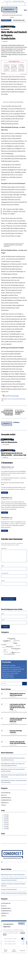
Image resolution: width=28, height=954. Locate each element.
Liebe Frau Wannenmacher (9, 442)
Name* (2, 613)
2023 (5, 821)
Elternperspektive (5, 800)
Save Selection (14, 950)
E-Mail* (2, 619)
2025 (5, 817)
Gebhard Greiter (6, 467)
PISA (2, 400)
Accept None (5, 950)
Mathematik (22, 398)
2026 (5, 815)
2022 (5, 822)
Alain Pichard (6, 444)
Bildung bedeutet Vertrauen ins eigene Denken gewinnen (17, 694)
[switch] (23, 939)
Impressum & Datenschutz (18, 1)
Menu (25, 10)
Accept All (22, 950)
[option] (20, 20)
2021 (5, 824)
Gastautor (5, 457)
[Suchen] (24, 683)
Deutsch (10, 398)
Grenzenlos (4, 802)
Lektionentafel (15, 398)
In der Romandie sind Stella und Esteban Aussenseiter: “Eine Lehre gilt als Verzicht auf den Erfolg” (18, 707)
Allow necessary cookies (10, 938)
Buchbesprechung (5, 797)
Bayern (5, 398)
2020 (5, 826)
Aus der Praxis (4, 792)
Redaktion (5, 41)
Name (2, 565)
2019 (5, 828)
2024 (5, 819)
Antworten (4, 492)
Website (3, 580)
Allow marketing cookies (10, 943)
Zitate (2, 805)
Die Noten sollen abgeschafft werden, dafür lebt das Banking (17, 742)
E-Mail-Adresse (5, 573)
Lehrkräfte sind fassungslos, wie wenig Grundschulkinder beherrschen (18, 720)
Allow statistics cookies (9, 941)
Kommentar (4, 548)
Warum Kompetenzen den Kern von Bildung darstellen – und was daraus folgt (13, 454)
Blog (2, 26)
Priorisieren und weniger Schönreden (9, 889)
